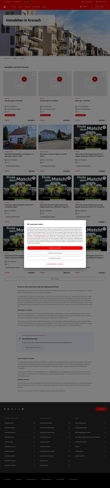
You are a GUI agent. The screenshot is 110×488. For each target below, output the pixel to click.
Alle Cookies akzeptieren (55, 248)
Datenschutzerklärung (42, 235)
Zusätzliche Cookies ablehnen (55, 253)
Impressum (60, 264)
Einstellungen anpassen (55, 258)
